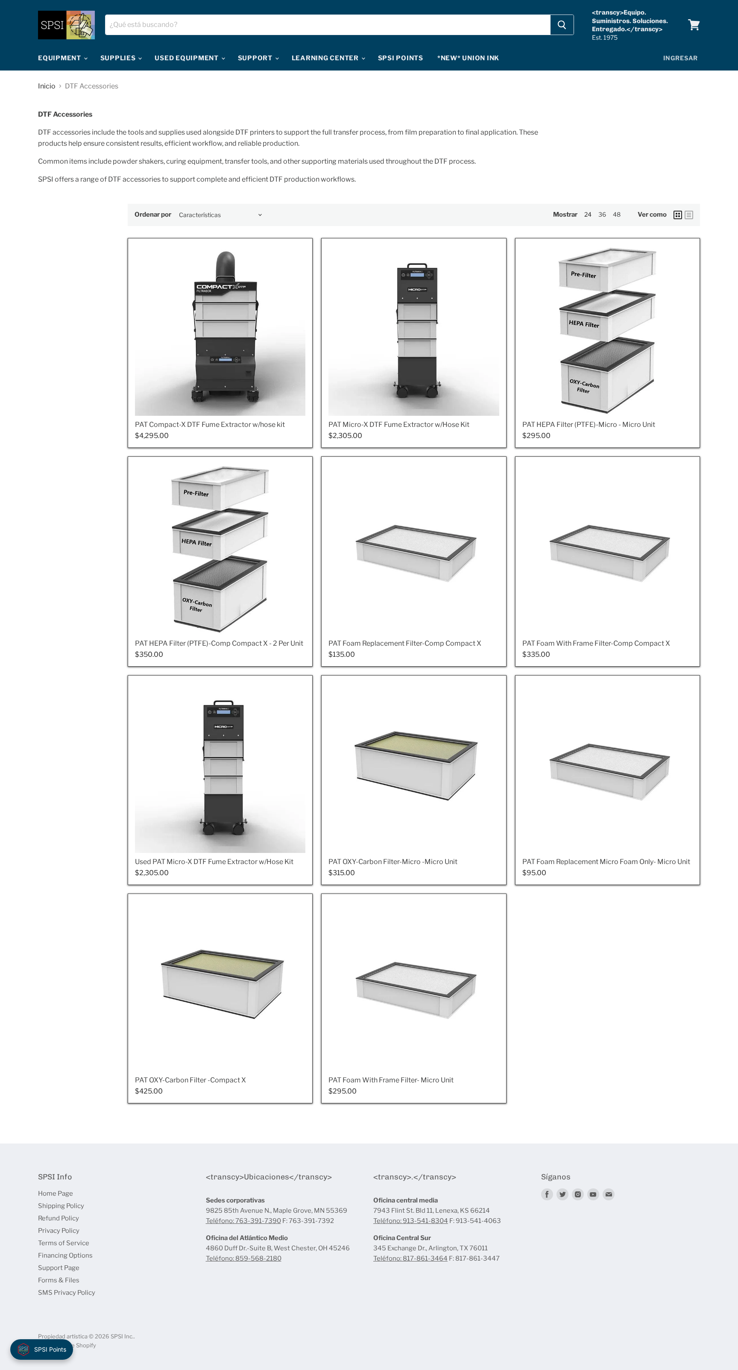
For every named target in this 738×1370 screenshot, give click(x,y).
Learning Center (326, 58)
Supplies (119, 58)
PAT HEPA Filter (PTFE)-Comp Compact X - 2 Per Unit (219, 643)
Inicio (47, 86)
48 (617, 214)
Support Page (58, 1268)
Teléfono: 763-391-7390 (243, 1221)
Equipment (60, 58)
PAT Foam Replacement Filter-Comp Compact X (404, 643)
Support (256, 58)
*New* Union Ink (468, 58)
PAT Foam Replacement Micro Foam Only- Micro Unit (606, 862)
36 (602, 214)
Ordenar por (153, 214)
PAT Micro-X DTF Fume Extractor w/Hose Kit (398, 424)
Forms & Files (58, 1280)
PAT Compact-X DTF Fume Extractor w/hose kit (210, 424)
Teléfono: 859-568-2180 (243, 1258)
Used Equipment (187, 58)
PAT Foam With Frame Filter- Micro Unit (391, 1080)
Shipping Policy (61, 1206)
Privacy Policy (58, 1231)
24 (588, 214)
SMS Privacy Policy (66, 1293)
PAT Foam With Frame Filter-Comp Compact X (596, 643)
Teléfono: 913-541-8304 (410, 1221)
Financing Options (65, 1255)
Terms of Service (63, 1243)
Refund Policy (58, 1218)
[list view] (689, 215)
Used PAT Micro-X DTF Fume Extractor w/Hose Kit (214, 862)
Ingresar (680, 58)
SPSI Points (400, 58)
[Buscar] (562, 25)
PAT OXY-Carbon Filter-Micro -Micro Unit (392, 862)
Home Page (55, 1193)
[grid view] (678, 215)
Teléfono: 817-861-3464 (410, 1258)
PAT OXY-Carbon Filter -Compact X (190, 1080)
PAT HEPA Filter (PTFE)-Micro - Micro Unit (588, 424)
